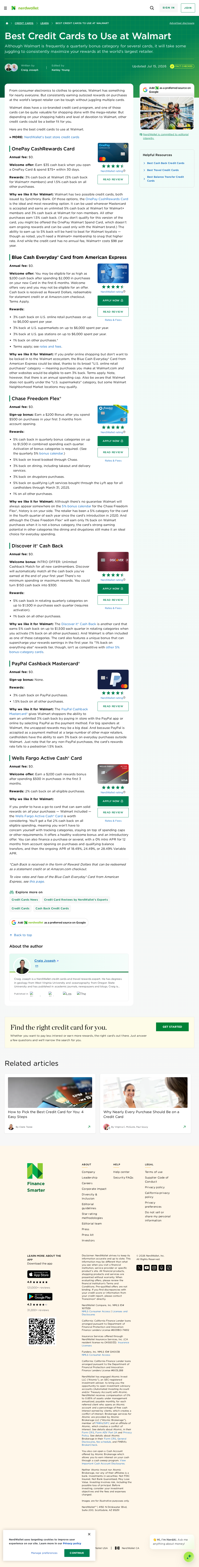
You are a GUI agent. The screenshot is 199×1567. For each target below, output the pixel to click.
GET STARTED (172, 1026)
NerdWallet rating (112, 171)
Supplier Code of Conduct (156, 1179)
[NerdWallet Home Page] (24, 7)
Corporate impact (94, 1188)
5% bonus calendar (76, 506)
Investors (88, 1240)
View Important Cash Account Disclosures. (104, 1462)
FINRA (99, 1423)
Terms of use (154, 1171)
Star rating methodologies (92, 1215)
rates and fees (50, 346)
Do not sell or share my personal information (158, 1216)
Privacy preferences (153, 1204)
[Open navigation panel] (5, 8)
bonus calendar (50, 453)
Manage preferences (44, 1552)
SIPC (106, 1423)
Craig (45, 961)
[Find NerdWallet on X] (139, 1268)
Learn (44, 23)
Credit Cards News (25, 899)
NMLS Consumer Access (96, 1311)
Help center (121, 1171)
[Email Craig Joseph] (36, 966)
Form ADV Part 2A (106, 1432)
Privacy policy (155, 1187)
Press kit (88, 1234)
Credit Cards (24, 23)
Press (85, 1229)
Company (88, 1171)
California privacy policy (157, 1194)
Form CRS (88, 1432)
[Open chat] (188, 1556)
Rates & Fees (113, 319)
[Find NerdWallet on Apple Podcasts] (161, 1268)
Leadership (89, 1177)
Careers (87, 1183)
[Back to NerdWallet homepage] (7, 23)
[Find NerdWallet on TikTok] (169, 1268)
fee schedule (103, 1441)
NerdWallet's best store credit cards (51, 137)
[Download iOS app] (39, 1274)
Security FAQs (123, 1177)
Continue (77, 1552)
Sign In (169, 7)
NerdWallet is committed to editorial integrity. (166, 136)
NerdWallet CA (130, 1548)
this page (36, 881)
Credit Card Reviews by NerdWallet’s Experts (76, 899)
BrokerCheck (89, 1444)
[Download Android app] (39, 1297)
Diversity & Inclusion (89, 1196)
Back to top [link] (23, 935)
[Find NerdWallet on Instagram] (154, 1268)
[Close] (193, 1535)
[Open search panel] (152, 8)
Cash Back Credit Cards (52, 908)
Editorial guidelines (89, 1206)
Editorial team (92, 1223)
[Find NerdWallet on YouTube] (147, 1268)
